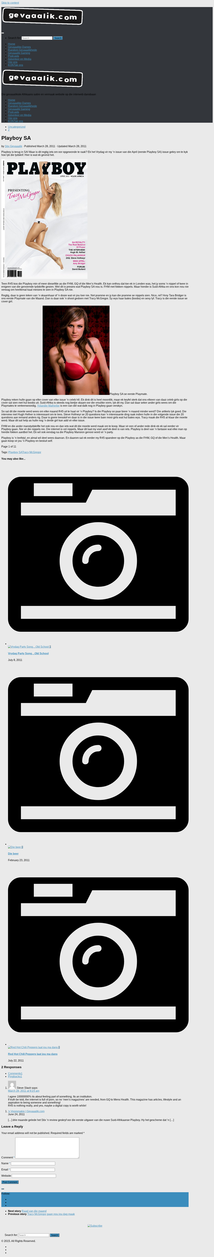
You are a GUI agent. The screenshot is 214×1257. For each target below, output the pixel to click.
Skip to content (10, 2)
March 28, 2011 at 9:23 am (23, 1090)
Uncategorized (16, 126)
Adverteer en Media (19, 59)
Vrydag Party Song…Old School (28, 653)
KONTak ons (15, 65)
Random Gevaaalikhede (22, 50)
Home (11, 44)
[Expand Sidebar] (2, 1188)
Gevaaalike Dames (19, 47)
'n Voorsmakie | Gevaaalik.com (26, 1111)
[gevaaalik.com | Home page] (107, 17)
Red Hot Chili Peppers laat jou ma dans (33, 1054)
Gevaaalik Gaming (19, 53)
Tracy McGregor (31, 452)
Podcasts (13, 56)
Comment (8, 1157)
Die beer (13, 853)
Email (5, 1169)
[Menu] (2, 32)
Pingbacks (15, 1076)
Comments (15, 1073)
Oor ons (12, 62)
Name (5, 1163)
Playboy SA (15, 452)
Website (6, 1175)
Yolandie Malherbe (48, 405)
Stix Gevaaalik (13, 146)
